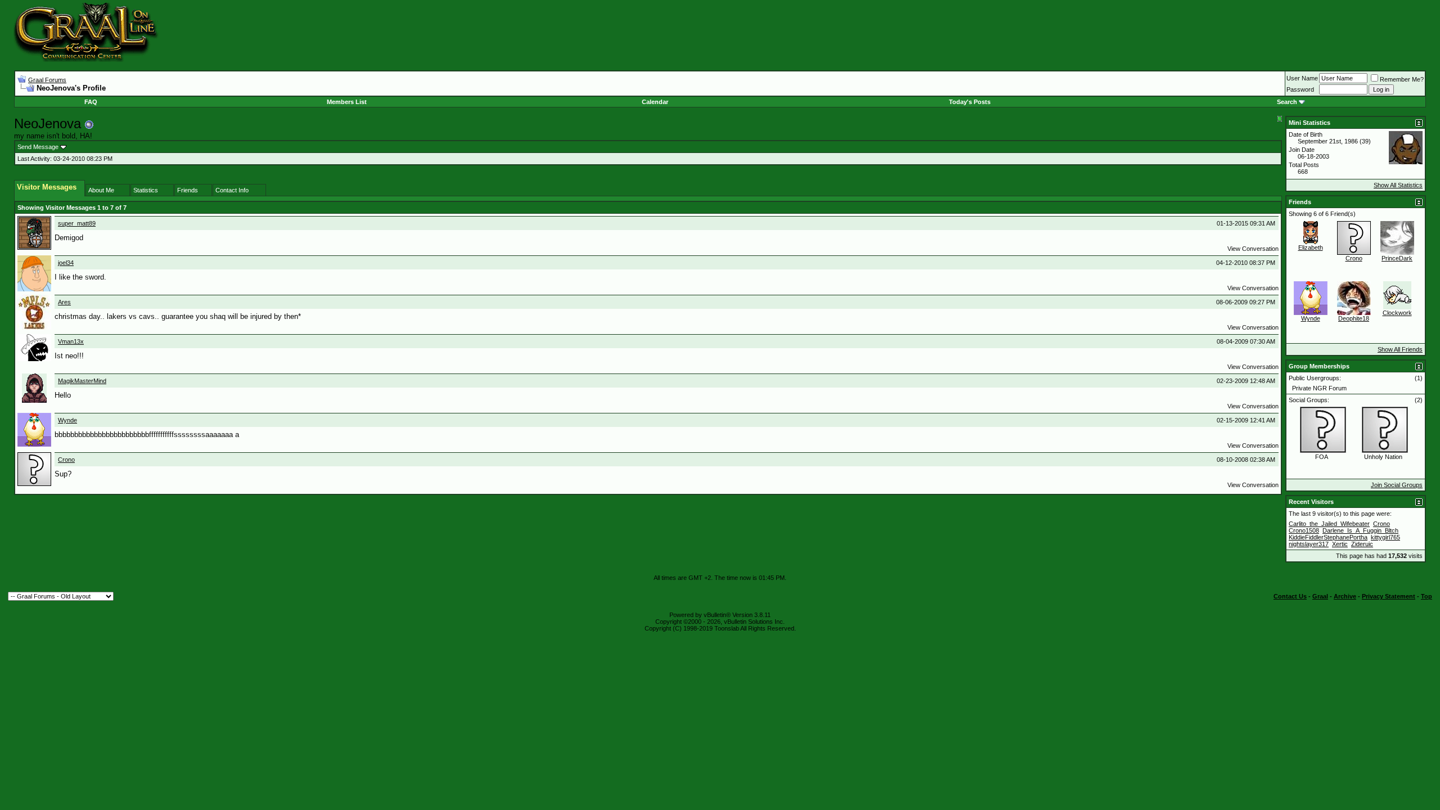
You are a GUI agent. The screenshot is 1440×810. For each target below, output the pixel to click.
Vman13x (71, 341)
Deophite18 (1353, 318)
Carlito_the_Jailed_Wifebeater (1329, 523)
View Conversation (1253, 248)
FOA (1321, 456)
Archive (1345, 596)
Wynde (67, 420)
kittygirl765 (1385, 537)
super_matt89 (77, 223)
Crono (66, 459)
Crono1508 (1304, 530)
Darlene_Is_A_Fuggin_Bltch (1360, 530)
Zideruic (1362, 544)
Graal (1320, 596)
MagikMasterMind (82, 380)
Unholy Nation (1383, 456)
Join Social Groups (1397, 485)
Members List (347, 101)
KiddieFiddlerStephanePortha (1328, 537)
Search (1287, 101)
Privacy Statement (1388, 596)
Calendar (655, 101)
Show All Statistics (1398, 185)
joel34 (66, 262)
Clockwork (1397, 312)
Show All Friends (1400, 349)
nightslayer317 (1309, 544)
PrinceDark (1397, 258)
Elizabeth (1310, 247)
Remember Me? (1402, 79)
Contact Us (1290, 596)
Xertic (1340, 544)
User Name (1302, 78)
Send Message (37, 146)
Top (1426, 596)
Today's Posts (970, 101)
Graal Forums (47, 79)
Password (1300, 89)
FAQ (90, 101)
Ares (64, 302)
